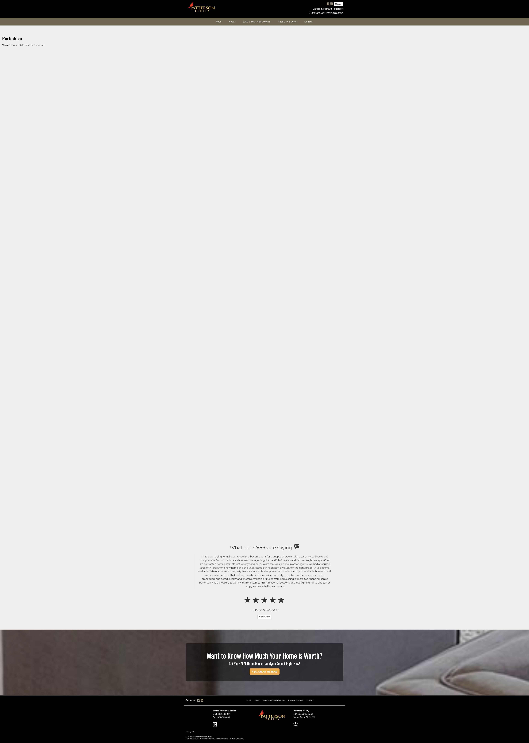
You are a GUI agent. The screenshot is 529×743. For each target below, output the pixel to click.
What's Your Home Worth (274, 685)
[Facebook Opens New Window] (328, 3)
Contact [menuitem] (308, 21)
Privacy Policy (190, 717)
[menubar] (264, 22)
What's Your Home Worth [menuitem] (257, 21)
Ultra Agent (239, 723)
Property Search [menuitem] (287, 21)
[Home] (202, 7)
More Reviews (264, 602)
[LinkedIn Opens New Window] (331, 3)
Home (249, 685)
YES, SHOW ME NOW (264, 656)
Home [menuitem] (219, 21)
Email (339, 4)
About (257, 685)
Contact (310, 685)
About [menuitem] (232, 21)
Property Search (295, 685)
